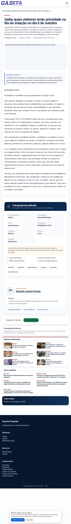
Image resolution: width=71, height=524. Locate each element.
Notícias (9, 11)
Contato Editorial (13, 272)
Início (4, 11)
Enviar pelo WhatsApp (31, 320)
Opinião (4, 438)
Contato (4, 454)
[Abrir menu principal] (67, 3)
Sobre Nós (11, 267)
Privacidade (53, 267)
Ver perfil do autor (43, 309)
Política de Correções (9, 471)
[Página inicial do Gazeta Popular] (11, 3)
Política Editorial (32, 267)
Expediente (21, 267)
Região (4, 436)
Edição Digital (6, 452)
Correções (43, 267)
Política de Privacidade (9, 474)
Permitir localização (17, 520)
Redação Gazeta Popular (28, 291)
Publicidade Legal (8, 441)
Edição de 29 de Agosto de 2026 (14, 401)
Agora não (29, 520)
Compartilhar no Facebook (13, 320)
